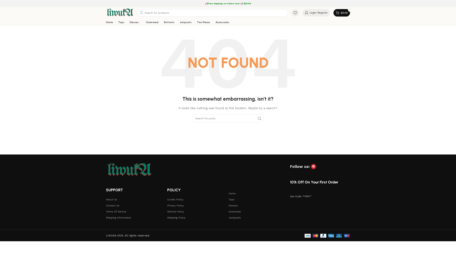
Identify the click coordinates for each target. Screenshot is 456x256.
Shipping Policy (176, 217)
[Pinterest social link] (313, 166)
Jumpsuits (235, 217)
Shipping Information (118, 217)
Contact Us (112, 205)
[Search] (259, 118)
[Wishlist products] (295, 12)
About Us (111, 199)
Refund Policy (175, 211)
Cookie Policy (175, 199)
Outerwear (235, 211)
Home (232, 193)
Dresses (233, 205)
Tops (231, 199)
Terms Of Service (116, 211)
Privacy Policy (175, 205)
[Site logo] (120, 12)
